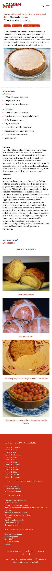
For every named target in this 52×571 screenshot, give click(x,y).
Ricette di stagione (12, 486)
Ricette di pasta (11, 450)
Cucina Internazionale (13, 534)
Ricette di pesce (11, 459)
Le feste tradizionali (13, 491)
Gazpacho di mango (12, 522)
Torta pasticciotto (12, 503)
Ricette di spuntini (12, 474)
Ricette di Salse (11, 467)
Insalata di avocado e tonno (16, 512)
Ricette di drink (11, 472)
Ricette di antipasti (12, 447)
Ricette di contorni (12, 464)
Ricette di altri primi (13, 455)
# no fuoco (17, 26)
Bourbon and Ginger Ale (14, 520)
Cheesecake (9, 243)
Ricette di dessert (12, 469)
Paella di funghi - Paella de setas (18, 505)
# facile (7, 26)
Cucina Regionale (11, 536)
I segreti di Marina (12, 541)
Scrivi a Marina (14, 551)
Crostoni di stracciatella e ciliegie (18, 515)
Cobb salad (9, 517)
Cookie (41, 551)
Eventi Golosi (10, 539)
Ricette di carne (11, 457)
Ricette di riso (10, 452)
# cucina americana (31, 26)
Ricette (7, 14)
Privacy (29, 551)
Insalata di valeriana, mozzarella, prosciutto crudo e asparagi (26, 508)
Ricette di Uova (11, 462)
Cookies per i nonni (12, 525)
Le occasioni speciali (13, 488)
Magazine (8, 544)
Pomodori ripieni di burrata (15, 500)
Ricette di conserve (12, 477)
